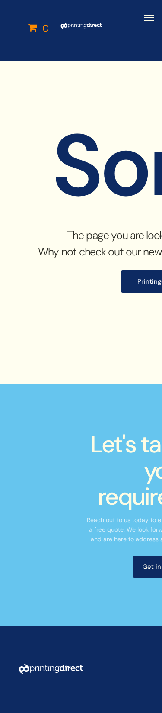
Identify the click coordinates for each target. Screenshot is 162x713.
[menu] (149, 17)
